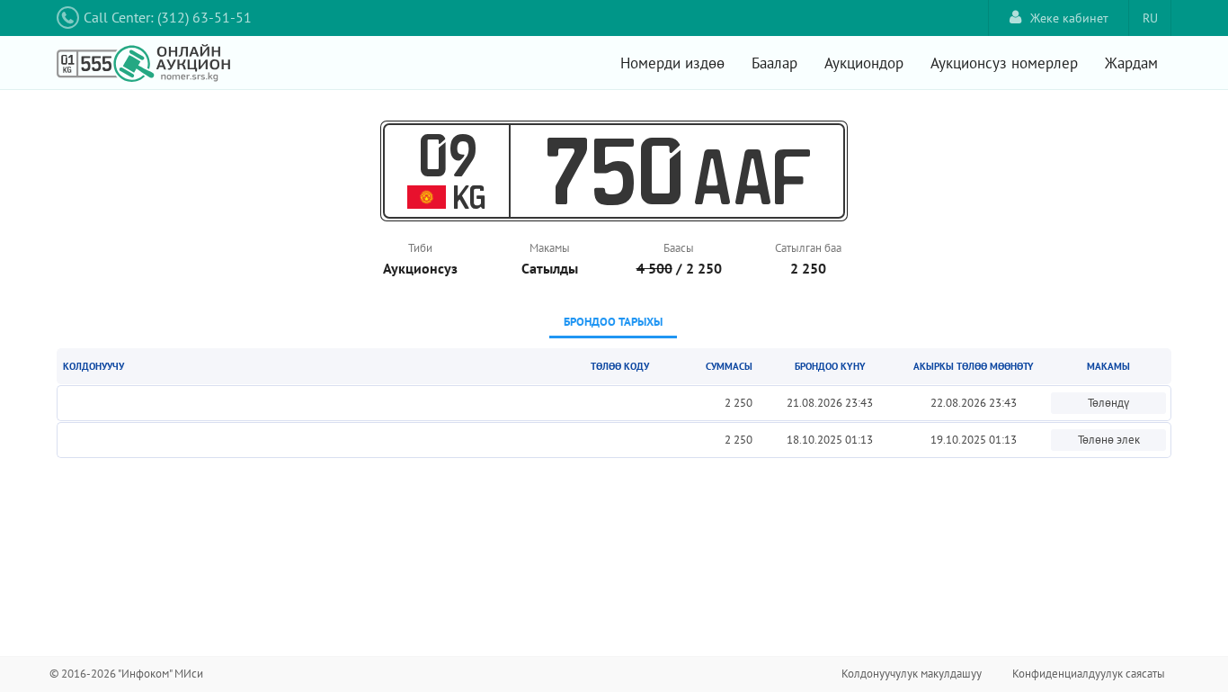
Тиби (420, 248)
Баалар (774, 63)
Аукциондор (863, 63)
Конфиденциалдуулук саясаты (1088, 673)
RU (1150, 18)
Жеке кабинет (1069, 18)
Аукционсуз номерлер (1004, 63)
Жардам (1131, 63)
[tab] (613, 323)
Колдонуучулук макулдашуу (911, 673)
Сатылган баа (808, 248)
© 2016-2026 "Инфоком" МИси (126, 673)
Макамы (549, 248)
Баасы (678, 248)
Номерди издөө (672, 63)
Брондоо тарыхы (613, 321)
